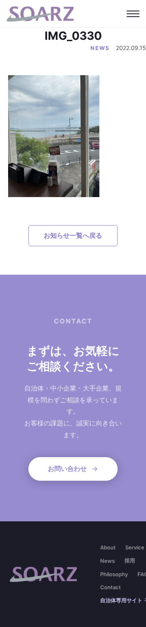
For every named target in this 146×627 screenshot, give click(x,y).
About (108, 547)
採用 (130, 560)
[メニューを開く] (133, 13)
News (107, 561)
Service (134, 547)
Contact (110, 587)
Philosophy (114, 574)
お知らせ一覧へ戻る (73, 235)
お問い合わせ (67, 468)
